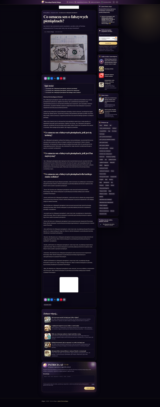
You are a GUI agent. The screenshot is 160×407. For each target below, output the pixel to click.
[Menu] (117, 2)
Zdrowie (112, 211)
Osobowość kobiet (104, 168)
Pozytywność (113, 176)
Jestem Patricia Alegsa (106, 6)
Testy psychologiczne (104, 188)
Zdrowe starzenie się (104, 211)
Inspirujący (102, 133)
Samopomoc (106, 182)
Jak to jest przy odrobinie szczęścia (107, 139)
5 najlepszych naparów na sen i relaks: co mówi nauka (65, 326)
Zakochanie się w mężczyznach (106, 202)
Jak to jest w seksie (104, 148)
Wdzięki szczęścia (103, 193)
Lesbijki (101, 159)
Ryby (101, 182)
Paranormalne (103, 173)
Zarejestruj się (108, 43)
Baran (101, 125)
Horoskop (114, 131)
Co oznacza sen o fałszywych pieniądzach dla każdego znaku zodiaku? (63, 92)
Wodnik (101, 196)
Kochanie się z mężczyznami (106, 153)
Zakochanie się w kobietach (106, 199)
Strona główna (46, 12)
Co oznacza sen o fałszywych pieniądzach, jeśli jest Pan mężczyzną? (62, 90)
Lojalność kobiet (112, 159)
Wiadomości (111, 193)
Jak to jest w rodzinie (104, 145)
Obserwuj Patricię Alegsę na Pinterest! (53, 97)
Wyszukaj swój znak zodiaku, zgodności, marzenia (107, 225)
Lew (106, 159)
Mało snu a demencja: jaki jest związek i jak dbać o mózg (66, 334)
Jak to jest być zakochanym (106, 136)
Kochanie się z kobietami (105, 151)
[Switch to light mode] (113, 2)
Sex (112, 182)
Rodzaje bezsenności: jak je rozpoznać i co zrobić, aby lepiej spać (68, 342)
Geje (109, 131)
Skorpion (102, 185)
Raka (106, 179)
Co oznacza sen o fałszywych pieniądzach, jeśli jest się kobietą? (61, 88)
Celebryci (114, 128)
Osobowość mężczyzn (104, 171)
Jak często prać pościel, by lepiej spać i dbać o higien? (65, 317)
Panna (112, 171)
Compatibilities (103, 131)
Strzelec (107, 185)
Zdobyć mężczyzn (103, 205)
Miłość (101, 165)
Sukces (112, 185)
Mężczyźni (112, 162)
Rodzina (111, 179)
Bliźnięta (106, 125)
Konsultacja (46, 374)
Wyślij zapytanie (89, 388)
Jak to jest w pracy (104, 142)
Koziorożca (102, 156)
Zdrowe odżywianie (104, 208)
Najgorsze (106, 165)
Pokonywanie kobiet (104, 176)
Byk (110, 125)
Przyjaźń (101, 179)
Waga (110, 191)
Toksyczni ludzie (103, 191)
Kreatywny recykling (110, 156)
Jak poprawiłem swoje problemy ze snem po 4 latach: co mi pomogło (69, 351)
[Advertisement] (69, 7)
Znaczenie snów (54, 12)
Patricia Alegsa (50, 31)
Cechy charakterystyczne (105, 128)
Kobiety (111, 148)
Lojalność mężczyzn (104, 162)
